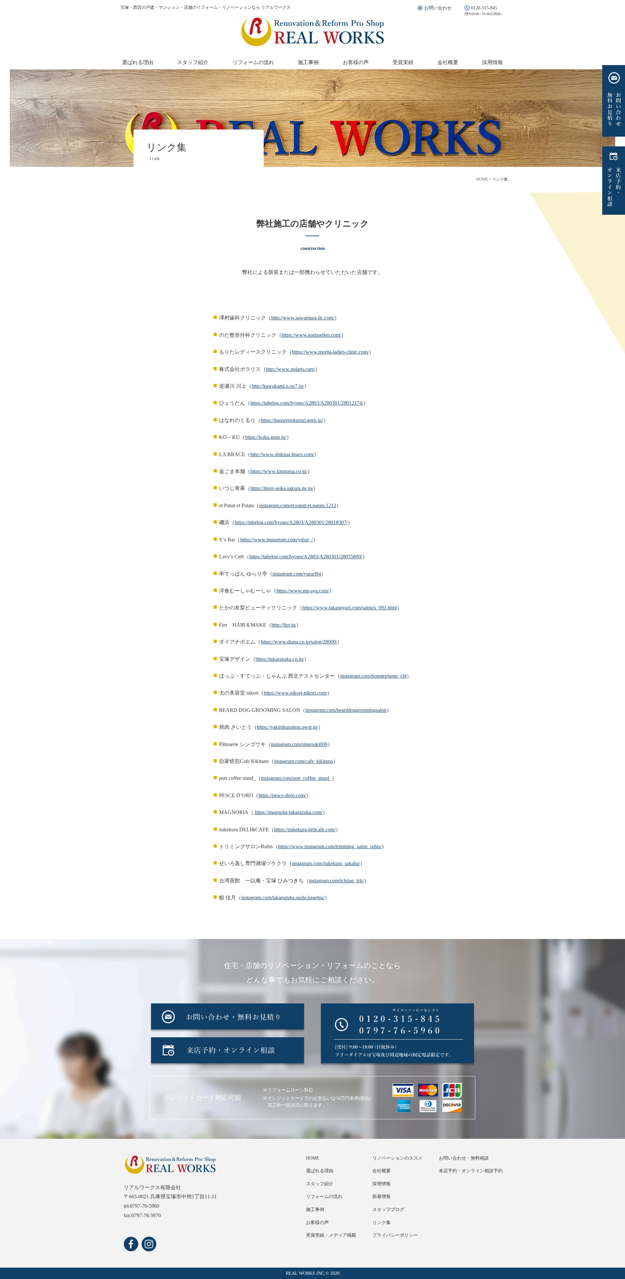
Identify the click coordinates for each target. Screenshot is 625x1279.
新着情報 (381, 1196)
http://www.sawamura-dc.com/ (302, 317)
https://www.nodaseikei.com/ (311, 335)
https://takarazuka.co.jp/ (280, 659)
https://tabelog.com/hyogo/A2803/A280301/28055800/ (305, 556)
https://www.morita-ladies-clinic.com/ (330, 352)
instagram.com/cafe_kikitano (303, 761)
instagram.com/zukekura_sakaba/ (326, 863)
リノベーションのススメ (397, 1158)
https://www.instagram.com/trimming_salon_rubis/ (330, 846)
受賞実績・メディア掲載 (331, 1235)
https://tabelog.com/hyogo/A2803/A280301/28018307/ (291, 522)
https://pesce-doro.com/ (282, 795)
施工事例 (308, 62)
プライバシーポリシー (395, 1235)
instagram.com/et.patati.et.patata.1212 (297, 505)
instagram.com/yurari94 (296, 574)
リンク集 (381, 1222)
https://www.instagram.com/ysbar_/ (276, 539)
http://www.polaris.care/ (290, 369)
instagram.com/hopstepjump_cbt (373, 676)
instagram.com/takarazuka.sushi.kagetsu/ (283, 897)
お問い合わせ (437, 8)
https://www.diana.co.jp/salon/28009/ (299, 642)
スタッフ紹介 (192, 62)
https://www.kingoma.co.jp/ (278, 471)
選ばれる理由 (137, 62)
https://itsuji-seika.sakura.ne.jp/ (281, 488)
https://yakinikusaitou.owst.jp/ (287, 727)
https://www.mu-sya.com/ (302, 590)
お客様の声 (356, 62)
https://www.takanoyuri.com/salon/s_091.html (349, 607)
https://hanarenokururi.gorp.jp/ (292, 420)
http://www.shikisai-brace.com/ (282, 454)
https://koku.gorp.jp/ (265, 437)
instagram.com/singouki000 (299, 744)
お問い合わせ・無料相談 (464, 1158)
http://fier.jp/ (283, 625)
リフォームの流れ (253, 62)
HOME (312, 1158)
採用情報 (492, 62)
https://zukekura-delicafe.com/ (305, 829)
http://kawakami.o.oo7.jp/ (278, 386)
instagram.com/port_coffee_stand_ (296, 778)
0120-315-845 (484, 8)
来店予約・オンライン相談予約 (471, 1170)
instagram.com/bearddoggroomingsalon (345, 710)
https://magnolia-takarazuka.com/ (288, 812)
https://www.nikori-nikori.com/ (295, 693)
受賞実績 (403, 62)
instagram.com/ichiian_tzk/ (336, 880)
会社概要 (448, 62)
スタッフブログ (388, 1209)
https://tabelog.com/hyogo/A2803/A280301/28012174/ (306, 403)
